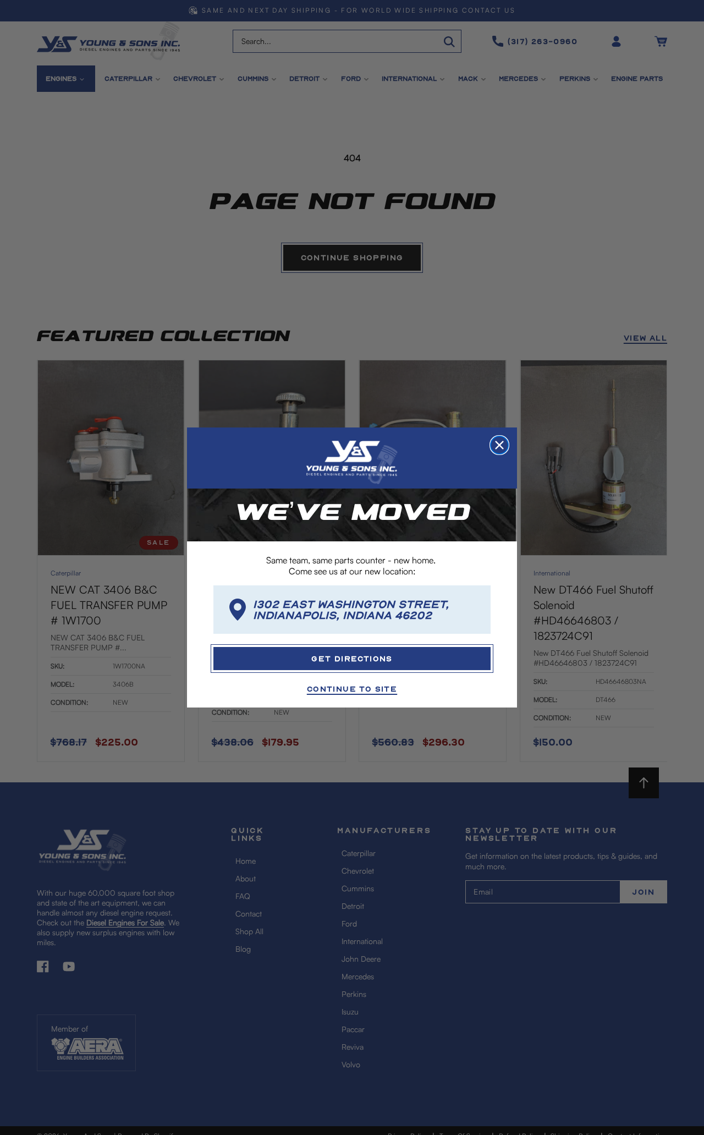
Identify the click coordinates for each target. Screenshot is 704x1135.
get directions (352, 658)
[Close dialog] (499, 445)
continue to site (352, 688)
